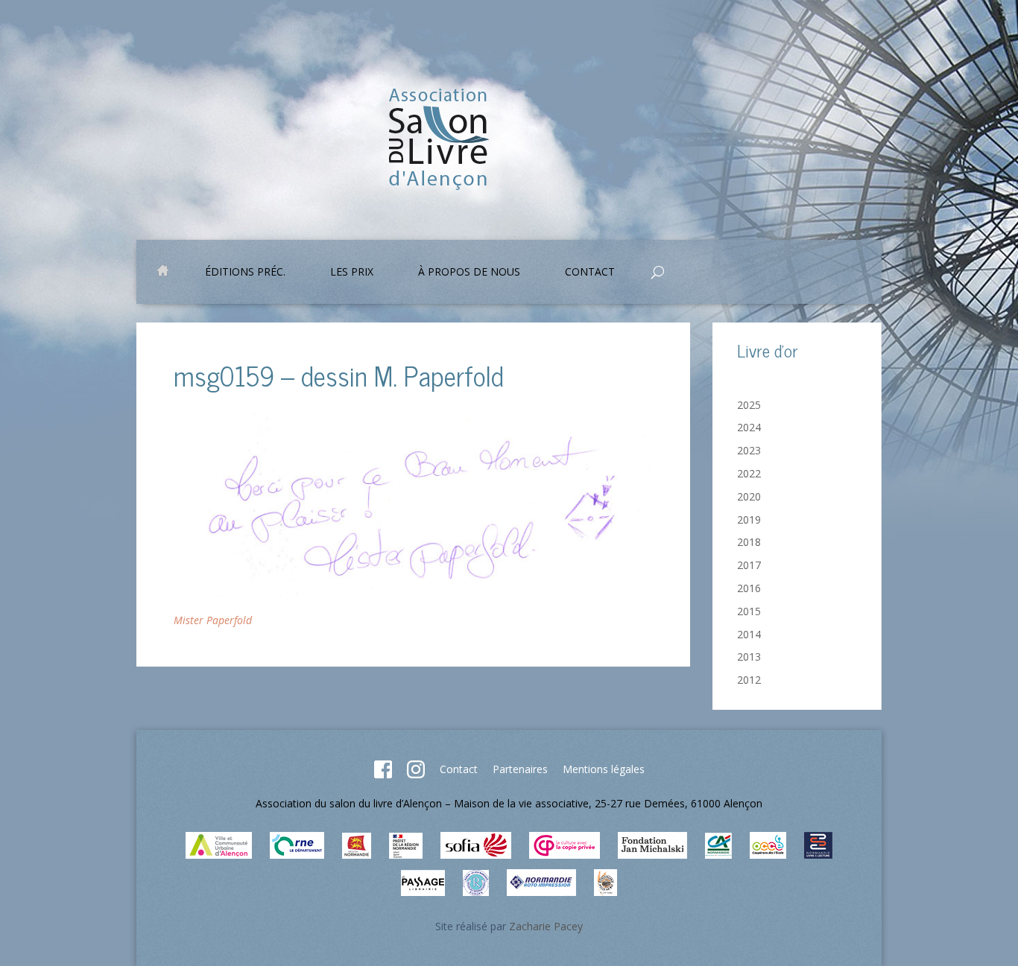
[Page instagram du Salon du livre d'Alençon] (416, 774)
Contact (459, 769)
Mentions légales (604, 769)
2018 (749, 542)
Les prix (351, 273)
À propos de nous (469, 273)
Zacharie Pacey (546, 926)
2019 (749, 519)
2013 (749, 656)
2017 (749, 565)
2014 (749, 634)
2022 (749, 473)
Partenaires (520, 769)
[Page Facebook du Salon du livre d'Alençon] (383, 774)
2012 (749, 680)
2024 (749, 427)
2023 (749, 450)
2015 (749, 611)
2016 (749, 588)
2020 (749, 496)
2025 (749, 405)
